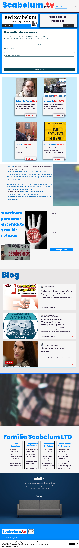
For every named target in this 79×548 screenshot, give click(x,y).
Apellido (42, 41)
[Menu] (70, 6)
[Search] (75, 7)
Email (53, 226)
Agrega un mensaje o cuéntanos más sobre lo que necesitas (18, 62)
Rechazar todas (63, 544)
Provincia (54, 232)
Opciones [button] (54, 544)
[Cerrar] (77, 544)
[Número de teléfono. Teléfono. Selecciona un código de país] (6, 51)
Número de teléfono (9, 48)
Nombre (6, 41)
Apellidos (54, 219)
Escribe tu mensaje (56, 238)
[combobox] (39, 57)
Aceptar (72, 544)
